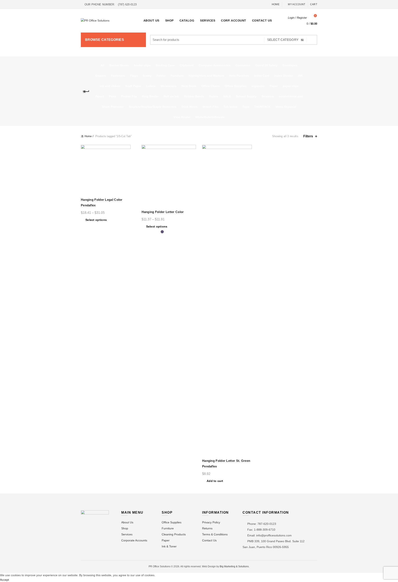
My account (296, 4)
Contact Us (262, 20)
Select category (283, 39)
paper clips (290, 86)
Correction (242, 65)
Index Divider (283, 75)
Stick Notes (189, 106)
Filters (308, 136)
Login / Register (297, 17)
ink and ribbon (110, 86)
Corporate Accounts (134, 540)
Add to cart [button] (215, 481)
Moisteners (168, 86)
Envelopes (290, 65)
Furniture (177, 75)
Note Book (188, 86)
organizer (258, 86)
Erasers (100, 75)
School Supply (246, 96)
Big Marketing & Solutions (234, 566)
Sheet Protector (113, 106)
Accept (4, 579)
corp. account (233, 20)
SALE (227, 96)
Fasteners (118, 75)
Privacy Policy (211, 522)
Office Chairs (210, 86)
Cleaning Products (174, 534)
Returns (207, 528)
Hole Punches (239, 75)
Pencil (99, 96)
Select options (96, 219)
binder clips (142, 65)
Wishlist (315, 16)
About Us (151, 20)
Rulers (213, 96)
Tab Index (230, 106)
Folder (161, 75)
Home (275, 4)
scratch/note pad (291, 96)
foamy (147, 75)
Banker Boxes (119, 65)
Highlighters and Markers (206, 75)
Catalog (187, 20)
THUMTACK (262, 106)
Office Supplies (235, 86)
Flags (134, 75)
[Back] (86, 91)
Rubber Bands (194, 96)
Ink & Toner (169, 546)
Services (207, 20)
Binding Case (165, 65)
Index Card (261, 75)
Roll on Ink (171, 96)
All (102, 65)
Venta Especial (285, 106)
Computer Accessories (215, 65)
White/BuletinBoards (209, 117)
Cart (313, 4)
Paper (274, 86)
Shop (169, 20)
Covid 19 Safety (266, 65)
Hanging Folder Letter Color (163, 212)
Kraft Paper (133, 86)
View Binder (182, 117)
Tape (245, 106)
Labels (151, 86)
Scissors (268, 96)
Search (312, 39)
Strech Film (210, 106)
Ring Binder (150, 96)
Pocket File (129, 96)
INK (300, 75)
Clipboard (187, 65)
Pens (112, 96)
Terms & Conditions (215, 534)
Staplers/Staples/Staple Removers (152, 106)
